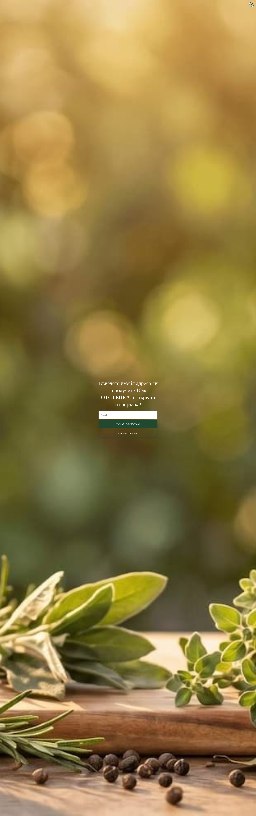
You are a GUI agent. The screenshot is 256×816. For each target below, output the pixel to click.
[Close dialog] (252, 4)
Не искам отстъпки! (128, 433)
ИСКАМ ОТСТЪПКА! (128, 424)
